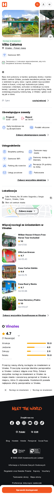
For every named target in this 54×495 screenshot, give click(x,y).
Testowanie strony (21, 477)
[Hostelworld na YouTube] (30, 423)
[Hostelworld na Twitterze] (18, 423)
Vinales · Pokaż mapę (15, 48)
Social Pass (43, 441)
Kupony (36, 471)
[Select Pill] (37, 4)
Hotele (23, 441)
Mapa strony (36, 477)
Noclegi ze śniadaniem (12, 41)
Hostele (15, 441)
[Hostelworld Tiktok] (42, 423)
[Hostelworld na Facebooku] (12, 423)
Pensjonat (32, 441)
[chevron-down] (19, 336)
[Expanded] (6, 390)
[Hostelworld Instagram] (24, 423)
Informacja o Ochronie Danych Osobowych (27, 465)
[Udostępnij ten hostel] (50, 36)
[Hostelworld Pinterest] (36, 423)
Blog (8, 441)
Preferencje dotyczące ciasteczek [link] (27, 483)
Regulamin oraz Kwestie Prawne (17, 471)
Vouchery (46, 471)
